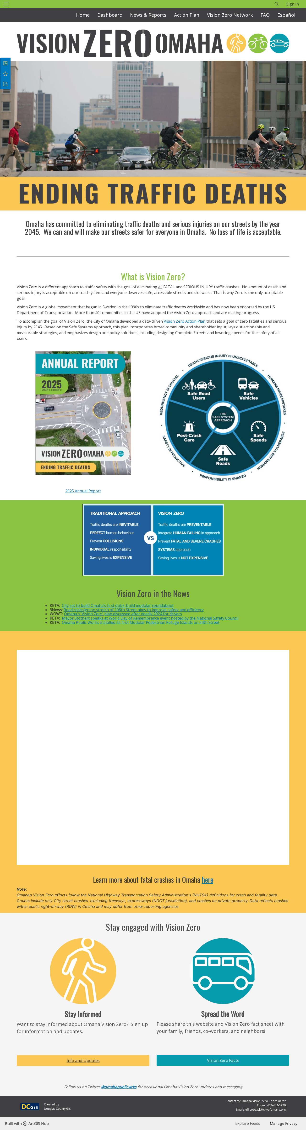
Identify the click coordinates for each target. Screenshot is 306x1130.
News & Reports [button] (148, 15)
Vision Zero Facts (223, 1060)
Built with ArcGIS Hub (27, 1123)
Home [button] (83, 15)
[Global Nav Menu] (6, 4)
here (207, 879)
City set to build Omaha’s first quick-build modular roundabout (118, 605)
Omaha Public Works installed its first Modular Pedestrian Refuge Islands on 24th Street (140, 622)
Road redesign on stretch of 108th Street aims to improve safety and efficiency (134, 609)
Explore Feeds (247, 1123)
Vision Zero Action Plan (184, 321)
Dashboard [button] (109, 15)
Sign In (292, 4)
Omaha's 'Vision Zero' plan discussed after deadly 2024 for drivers (123, 613)
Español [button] (286, 15)
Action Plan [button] (186, 15)
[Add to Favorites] (5, 73)
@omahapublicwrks (119, 1086)
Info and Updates (83, 1060)
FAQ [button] (265, 15)
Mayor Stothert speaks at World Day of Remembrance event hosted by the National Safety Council (150, 618)
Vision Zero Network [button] (230, 15)
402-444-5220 (276, 1105)
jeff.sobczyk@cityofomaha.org (265, 1110)
